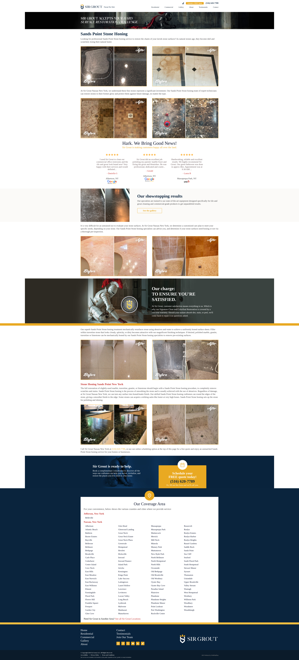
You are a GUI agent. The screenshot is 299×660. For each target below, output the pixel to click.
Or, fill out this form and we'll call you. (182, 485)
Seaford (187, 557)
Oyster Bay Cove (158, 585)
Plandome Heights (158, 599)
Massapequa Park (158, 529)
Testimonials (203, 7)
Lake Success (123, 578)
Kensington (123, 571)
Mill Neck (155, 540)
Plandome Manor (158, 603)
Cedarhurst (89, 561)
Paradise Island (157, 589)
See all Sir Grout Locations (128, 618)
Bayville (88, 540)
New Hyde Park (157, 554)
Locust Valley (123, 596)
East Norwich (90, 578)
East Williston (91, 585)
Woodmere (188, 606)
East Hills (89, 571)
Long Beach (123, 599)
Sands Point (189, 550)
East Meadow (90, 575)
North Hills (155, 564)
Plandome (155, 596)
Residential (155, 7)
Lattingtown (123, 582)
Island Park (122, 564)
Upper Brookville (191, 582)
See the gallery (149, 210)
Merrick (154, 536)
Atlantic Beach (91, 529)
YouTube (133, 643)
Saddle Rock (189, 547)
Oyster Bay (155, 582)
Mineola (154, 543)
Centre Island (90, 564)
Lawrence (122, 589)
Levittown (122, 592)
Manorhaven (123, 613)
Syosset (187, 571)
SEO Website (205, 655)
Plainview (155, 592)
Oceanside (155, 568)
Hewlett (121, 550)
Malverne (122, 606)
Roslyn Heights (190, 540)
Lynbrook (122, 603)
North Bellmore (157, 557)
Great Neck (123, 533)
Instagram (118, 643)
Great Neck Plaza (125, 540)
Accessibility (84, 655)
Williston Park (190, 599)
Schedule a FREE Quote (194, 3)
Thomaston (188, 575)
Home (84, 630)
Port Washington (158, 610)
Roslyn (187, 529)
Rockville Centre (158, 613)
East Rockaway (91, 582)
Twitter (128, 643)
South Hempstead (191, 564)
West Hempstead (191, 592)
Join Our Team (124, 637)
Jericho (121, 568)
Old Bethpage (156, 571)
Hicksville (122, 554)
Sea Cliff (187, 554)
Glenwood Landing (126, 529)
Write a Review (183, 3)
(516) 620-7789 (212, 3)
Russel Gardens (190, 543)
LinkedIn (138, 643)
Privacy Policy (95, 655)
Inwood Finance (124, 561)
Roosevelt (188, 526)
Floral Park (89, 596)
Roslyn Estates (190, 533)
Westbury (188, 596)
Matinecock (156, 533)
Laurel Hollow (124, 585)
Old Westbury (156, 578)
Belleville (89, 518)
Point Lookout (157, 606)
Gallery (181, 7)
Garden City (90, 610)
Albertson (89, 526)
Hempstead (122, 547)
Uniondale (188, 578)
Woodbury (188, 603)
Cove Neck (89, 568)
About (191, 7)
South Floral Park (191, 561)
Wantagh (187, 589)
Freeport (88, 606)
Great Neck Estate (125, 536)
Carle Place (90, 557)
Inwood (121, 557)
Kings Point (123, 575)
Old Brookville (157, 575)
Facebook (123, 643)
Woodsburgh (189, 610)
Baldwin (88, 533)
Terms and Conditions (108, 655)
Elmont (88, 589)
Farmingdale (90, 592)
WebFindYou (214, 655)
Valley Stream (190, 585)
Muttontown (156, 550)
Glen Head (122, 526)
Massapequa (156, 526)
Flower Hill (90, 599)
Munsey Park (156, 547)
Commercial (169, 7)
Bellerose (89, 543)
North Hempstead (158, 561)
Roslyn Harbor (190, 536)
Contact (215, 7)
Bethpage (89, 550)
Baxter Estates (91, 536)
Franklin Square (91, 603)
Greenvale (122, 543)
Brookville (89, 554)
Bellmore (89, 547)
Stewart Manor (190, 568)
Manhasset (122, 610)
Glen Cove (89, 613)
